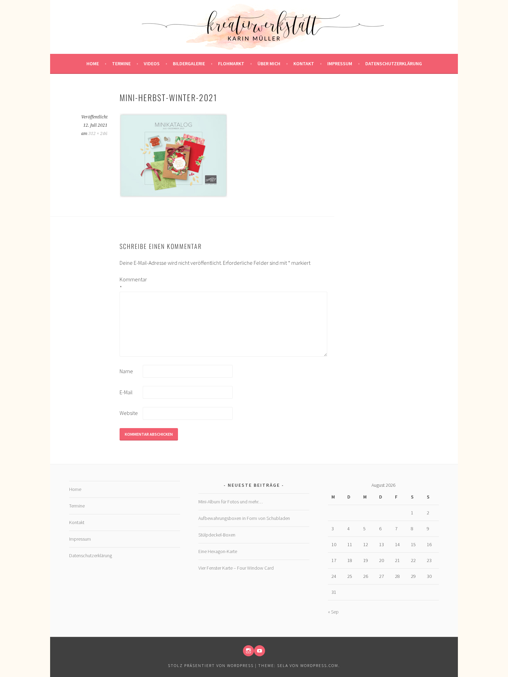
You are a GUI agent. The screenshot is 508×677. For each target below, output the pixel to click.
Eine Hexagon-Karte (217, 551)
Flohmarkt (231, 63)
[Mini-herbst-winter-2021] (173, 195)
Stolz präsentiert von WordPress (211, 665)
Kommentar (131, 283)
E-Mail (126, 392)
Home (92, 63)
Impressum (339, 63)
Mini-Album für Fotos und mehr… (230, 502)
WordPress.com (319, 665)
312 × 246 (97, 133)
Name (126, 371)
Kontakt (303, 63)
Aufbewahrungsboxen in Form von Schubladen (244, 518)
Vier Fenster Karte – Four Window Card (236, 568)
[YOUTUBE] (259, 650)
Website (129, 412)
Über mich (268, 63)
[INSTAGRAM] (248, 650)
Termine (121, 63)
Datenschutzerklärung (393, 63)
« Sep (333, 612)
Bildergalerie (189, 63)
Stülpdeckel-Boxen (216, 535)
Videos (152, 63)
